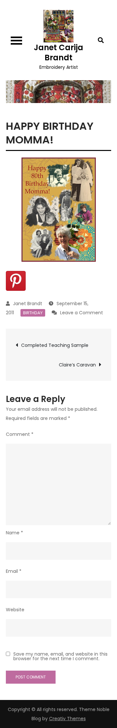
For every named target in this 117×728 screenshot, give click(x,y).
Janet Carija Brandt (58, 52)
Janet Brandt (27, 303)
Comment (19, 434)
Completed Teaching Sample (54, 345)
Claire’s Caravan (77, 365)
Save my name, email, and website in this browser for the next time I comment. (60, 656)
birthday (33, 313)
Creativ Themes (67, 718)
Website (15, 609)
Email (13, 571)
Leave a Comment (81, 312)
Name (14, 532)
